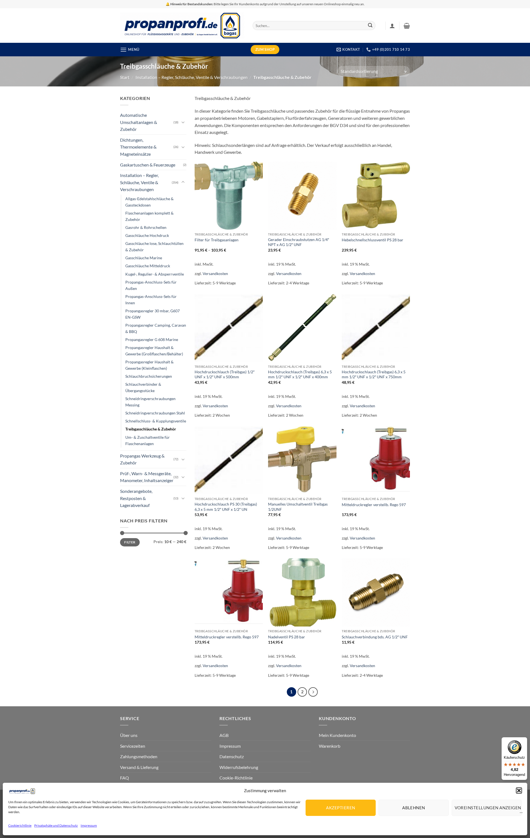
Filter (129, 542)
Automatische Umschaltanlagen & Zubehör (138, 122)
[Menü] (521, 814)
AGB (224, 735)
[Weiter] (313, 692)
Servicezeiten (132, 746)
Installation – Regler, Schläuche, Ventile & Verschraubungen (192, 77)
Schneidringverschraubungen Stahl (155, 413)
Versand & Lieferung (139, 767)
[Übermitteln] (370, 25)
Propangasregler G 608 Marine (151, 339)
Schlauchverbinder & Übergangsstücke (143, 387)
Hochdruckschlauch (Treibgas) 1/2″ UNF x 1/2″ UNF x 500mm (225, 374)
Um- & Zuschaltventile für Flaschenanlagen (147, 440)
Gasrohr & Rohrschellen (145, 227)
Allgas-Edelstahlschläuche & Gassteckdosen (149, 201)
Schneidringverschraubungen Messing (150, 401)
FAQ (124, 777)
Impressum (89, 825)
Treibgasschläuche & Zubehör (150, 429)
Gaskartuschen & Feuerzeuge (147, 164)
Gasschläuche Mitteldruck (147, 265)
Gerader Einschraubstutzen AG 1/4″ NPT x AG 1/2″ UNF (298, 242)
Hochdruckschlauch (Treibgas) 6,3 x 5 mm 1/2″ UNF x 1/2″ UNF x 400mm (300, 374)
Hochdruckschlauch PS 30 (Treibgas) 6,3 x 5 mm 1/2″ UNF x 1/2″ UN (226, 507)
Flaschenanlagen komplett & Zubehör (149, 216)
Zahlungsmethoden (138, 756)
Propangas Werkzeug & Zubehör (142, 459)
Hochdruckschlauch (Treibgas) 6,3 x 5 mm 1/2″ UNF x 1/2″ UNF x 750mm (374, 374)
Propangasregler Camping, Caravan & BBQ (155, 328)
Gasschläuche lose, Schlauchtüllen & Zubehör (154, 246)
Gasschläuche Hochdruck (147, 235)
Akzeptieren (340, 807)
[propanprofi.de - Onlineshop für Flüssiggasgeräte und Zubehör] (182, 25)
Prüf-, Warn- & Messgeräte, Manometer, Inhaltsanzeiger (146, 477)
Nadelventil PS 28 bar (286, 637)
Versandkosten (215, 273)
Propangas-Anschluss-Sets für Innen (151, 299)
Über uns (128, 735)
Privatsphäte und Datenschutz (56, 825)
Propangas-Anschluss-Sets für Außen (151, 285)
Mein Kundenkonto (337, 735)
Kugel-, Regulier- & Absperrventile (154, 274)
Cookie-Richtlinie (236, 777)
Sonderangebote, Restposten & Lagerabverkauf (136, 498)
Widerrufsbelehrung (238, 767)
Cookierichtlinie (19, 825)
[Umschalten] (183, 122)
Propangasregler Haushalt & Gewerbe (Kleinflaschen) (149, 365)
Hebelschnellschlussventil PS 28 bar (372, 239)
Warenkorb (329, 746)
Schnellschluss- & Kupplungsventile (155, 421)
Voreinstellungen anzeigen (488, 807)
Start (124, 77)
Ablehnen (413, 807)
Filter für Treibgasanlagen (217, 239)
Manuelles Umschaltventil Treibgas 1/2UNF (298, 507)
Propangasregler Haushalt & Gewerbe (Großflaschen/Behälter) (154, 350)
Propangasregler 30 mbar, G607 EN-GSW (152, 313)
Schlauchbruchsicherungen (148, 376)
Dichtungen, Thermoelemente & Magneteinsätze (138, 147)
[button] (519, 790)
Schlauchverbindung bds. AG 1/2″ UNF (375, 637)
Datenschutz (231, 756)
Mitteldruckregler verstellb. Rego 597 (374, 504)
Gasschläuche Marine (143, 257)
